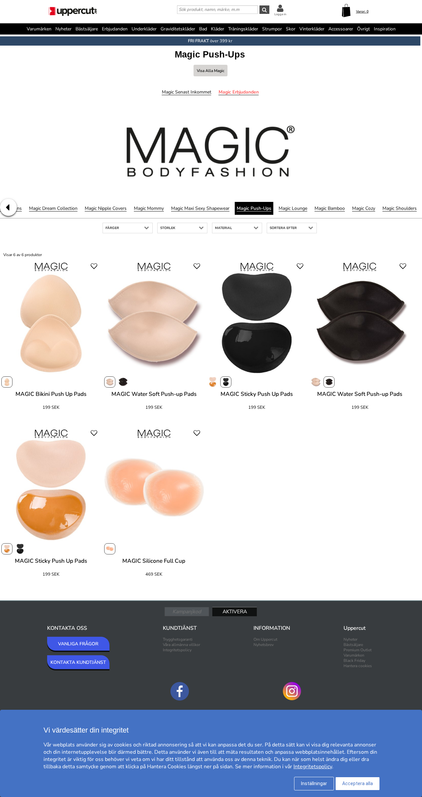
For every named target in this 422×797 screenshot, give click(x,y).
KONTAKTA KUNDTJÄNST (78, 662)
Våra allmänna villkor (181, 644)
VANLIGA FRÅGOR (78, 644)
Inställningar (314, 783)
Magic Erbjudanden (239, 92)
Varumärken (39, 29)
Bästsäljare (86, 29)
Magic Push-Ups (254, 208)
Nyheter (63, 29)
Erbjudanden (115, 29)
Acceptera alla (357, 783)
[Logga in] (280, 8)
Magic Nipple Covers (106, 208)
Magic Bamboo (330, 208)
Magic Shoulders (399, 208)
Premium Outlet (358, 650)
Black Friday (354, 660)
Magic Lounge (293, 208)
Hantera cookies (358, 665)
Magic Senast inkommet (186, 92)
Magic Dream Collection (53, 208)
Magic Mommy (149, 208)
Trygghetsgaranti (178, 639)
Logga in (280, 14)
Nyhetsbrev (264, 644)
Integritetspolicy (177, 650)
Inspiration (385, 29)
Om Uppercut (265, 639)
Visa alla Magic (211, 70)
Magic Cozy (363, 208)
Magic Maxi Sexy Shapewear (200, 208)
